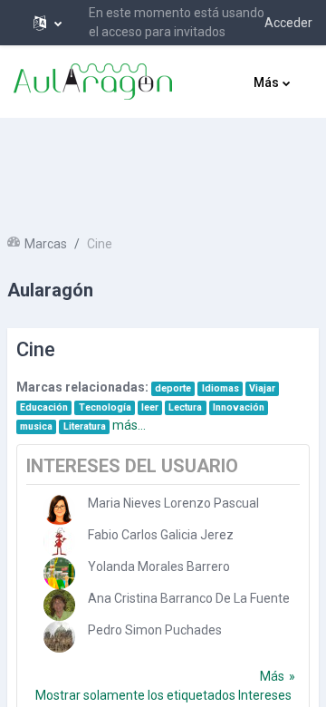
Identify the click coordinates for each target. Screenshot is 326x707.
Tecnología (105, 407)
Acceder (288, 22)
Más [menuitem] (266, 82)
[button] (48, 23)
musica (36, 426)
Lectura (185, 407)
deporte (173, 388)
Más (272, 676)
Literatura (84, 426)
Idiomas (220, 388)
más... (129, 425)
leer (149, 407)
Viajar (262, 388)
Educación (44, 407)
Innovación (238, 407)
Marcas (45, 244)
